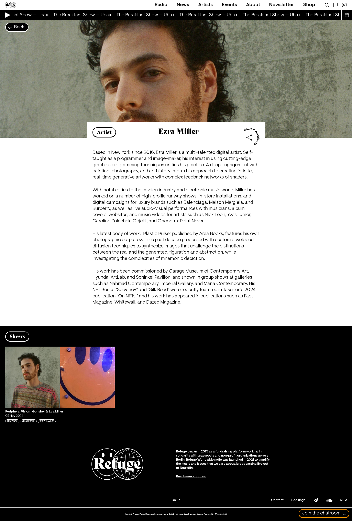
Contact (277, 500)
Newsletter (281, 4)
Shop (309, 4)
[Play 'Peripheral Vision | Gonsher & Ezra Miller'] (60, 377)
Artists (205, 4)
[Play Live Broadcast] (7, 15)
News (183, 4)
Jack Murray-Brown (194, 514)
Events (229, 4)
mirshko (179, 514)
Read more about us (191, 476)
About (253, 4)
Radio (161, 4)
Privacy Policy (139, 514)
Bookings (298, 500)
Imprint (128, 514)
